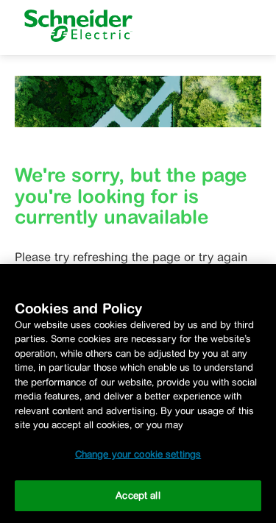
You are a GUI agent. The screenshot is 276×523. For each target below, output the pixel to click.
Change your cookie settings (138, 454)
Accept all (138, 495)
